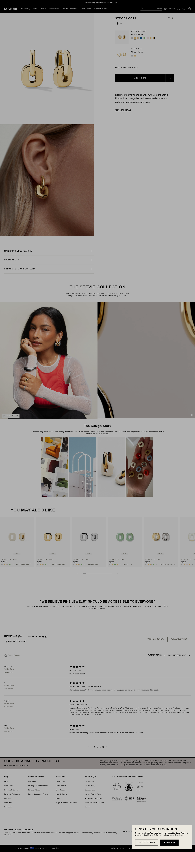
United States (147, 842)
